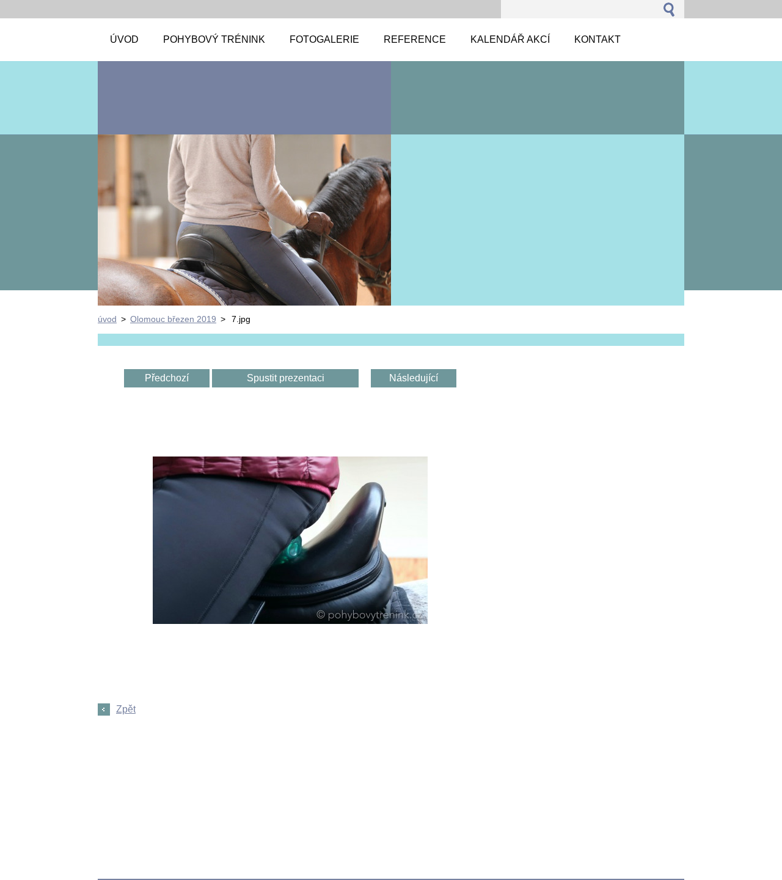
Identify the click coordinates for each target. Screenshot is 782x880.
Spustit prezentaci (285, 378)
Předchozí (167, 378)
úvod (107, 319)
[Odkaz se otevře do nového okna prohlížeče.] (290, 620)
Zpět (126, 709)
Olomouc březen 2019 (173, 319)
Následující (413, 378)
